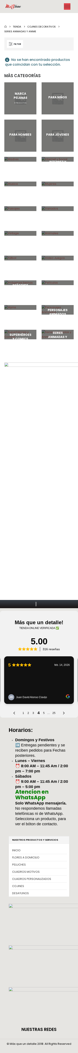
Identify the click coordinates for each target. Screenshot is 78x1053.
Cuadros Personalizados (31, 879)
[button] (15, 44)
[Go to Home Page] (5, 26)
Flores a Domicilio (25, 857)
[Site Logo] (13, 6)
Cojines (18, 886)
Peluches (19, 865)
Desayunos (20, 893)
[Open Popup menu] (67, 6)
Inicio (16, 850)
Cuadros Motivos (26, 872)
